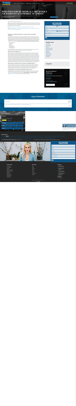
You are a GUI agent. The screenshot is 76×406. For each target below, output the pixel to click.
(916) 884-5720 (60, 174)
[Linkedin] (63, 179)
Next (71, 97)
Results (34, 3)
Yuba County (19, 29)
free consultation (13, 73)
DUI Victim (8, 168)
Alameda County (12, 28)
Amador (16, 28)
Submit (46, 37)
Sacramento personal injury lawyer (33, 58)
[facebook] (57, 179)
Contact (42, 3)
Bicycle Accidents (9, 174)
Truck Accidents (49, 45)
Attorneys (22, 3)
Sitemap (33, 174)
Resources (38, 3)
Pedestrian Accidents (50, 48)
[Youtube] (65, 179)
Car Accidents (9, 166)
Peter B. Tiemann (12, 16)
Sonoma (10, 29)
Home (15, 3)
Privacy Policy (34, 173)
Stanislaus (13, 29)
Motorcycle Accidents (50, 49)
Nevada (26, 28)
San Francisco (29, 28)
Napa (23, 28)
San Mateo (36, 28)
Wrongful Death (49, 55)
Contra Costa (19, 28)
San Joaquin (33, 28)
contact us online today (30, 139)
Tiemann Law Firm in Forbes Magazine (38, 0)
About (18, 3)
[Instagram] (68, 179)
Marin (22, 28)
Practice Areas (28, 3)
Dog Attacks (8, 172)
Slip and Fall (49, 52)
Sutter (16, 29)
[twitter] (60, 179)
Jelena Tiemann (7, 16)
